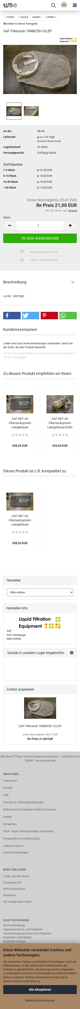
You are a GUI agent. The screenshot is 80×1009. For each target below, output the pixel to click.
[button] (12, 315)
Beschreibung (14, 282)
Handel (7, 816)
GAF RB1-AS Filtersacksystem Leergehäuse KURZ (60, 423)
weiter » (37, 17)
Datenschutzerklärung (26, 981)
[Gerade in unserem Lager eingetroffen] (71, 653)
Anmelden (19, 357)
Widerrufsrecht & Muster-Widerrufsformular (29, 809)
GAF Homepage (16, 634)
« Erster (9, 17)
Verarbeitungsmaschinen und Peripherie (27, 933)
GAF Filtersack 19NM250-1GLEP (40, 726)
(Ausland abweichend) (49, 141)
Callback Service (13, 845)
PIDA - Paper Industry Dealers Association (28, 831)
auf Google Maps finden (17, 901)
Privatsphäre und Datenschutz (21, 838)
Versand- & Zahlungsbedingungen (23, 802)
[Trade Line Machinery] (8, 5)
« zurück (23, 17)
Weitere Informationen (40, 1000)
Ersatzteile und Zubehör (17, 937)
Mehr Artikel (14, 638)
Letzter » (51, 17)
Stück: (7, 217)
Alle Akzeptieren (40, 989)
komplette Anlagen (14, 941)
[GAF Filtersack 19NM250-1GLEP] (40, 69)
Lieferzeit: (9, 136)
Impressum (10, 780)
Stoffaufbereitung (14, 925)
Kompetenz (10, 824)
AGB (6, 795)
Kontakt (8, 787)
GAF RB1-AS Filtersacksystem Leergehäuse (20, 423)
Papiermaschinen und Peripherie (22, 929)
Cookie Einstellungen (15, 852)
